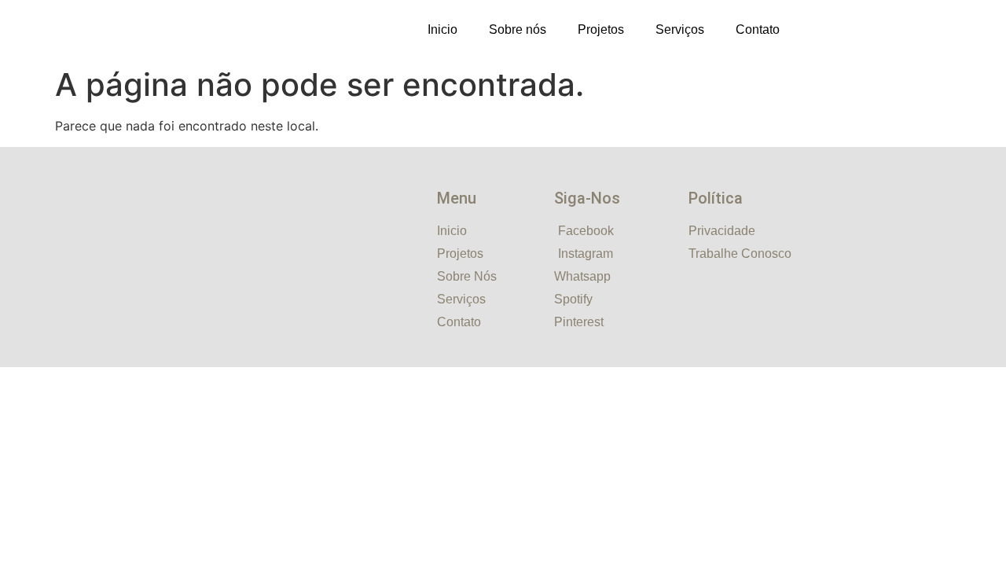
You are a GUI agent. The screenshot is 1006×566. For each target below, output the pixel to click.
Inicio (442, 29)
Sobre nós (517, 29)
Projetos (601, 29)
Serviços (679, 29)
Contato (758, 29)
